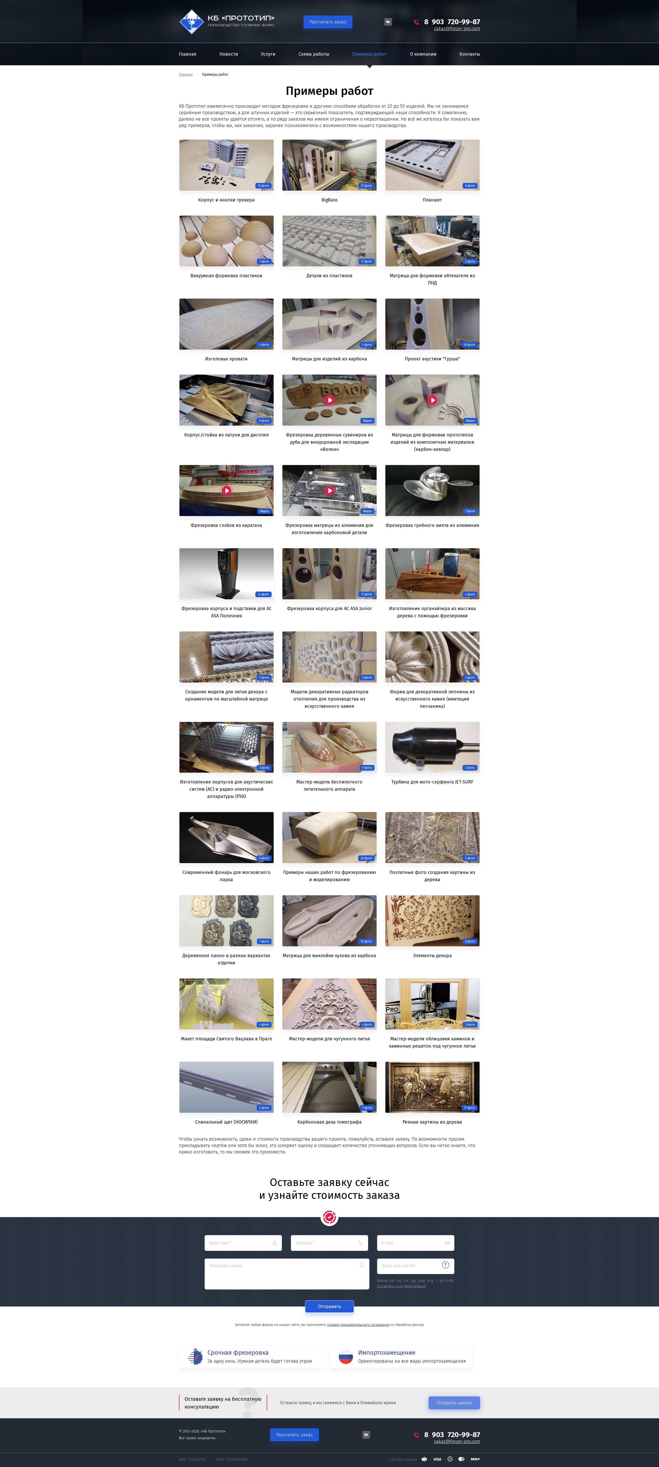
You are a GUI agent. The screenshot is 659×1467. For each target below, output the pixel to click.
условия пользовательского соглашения (358, 1325)
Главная (186, 74)
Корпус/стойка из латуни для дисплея (226, 435)
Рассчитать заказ (328, 22)
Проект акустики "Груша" (432, 359)
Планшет (432, 200)
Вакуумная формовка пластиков (226, 276)
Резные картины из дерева (432, 1122)
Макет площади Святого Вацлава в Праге (226, 1039)
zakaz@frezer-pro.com (457, 28)
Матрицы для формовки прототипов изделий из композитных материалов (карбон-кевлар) (432, 442)
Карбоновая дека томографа (329, 1122)
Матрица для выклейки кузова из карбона (329, 955)
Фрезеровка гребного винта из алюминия (432, 525)
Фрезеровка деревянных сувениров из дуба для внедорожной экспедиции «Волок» (329, 442)
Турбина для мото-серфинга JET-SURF (432, 782)
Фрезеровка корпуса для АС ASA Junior (329, 608)
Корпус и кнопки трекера (226, 200)
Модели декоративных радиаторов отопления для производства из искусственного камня (329, 699)
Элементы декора (432, 955)
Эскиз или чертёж (398, 1265)
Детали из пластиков (329, 276)
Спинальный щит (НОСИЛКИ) (226, 1122)
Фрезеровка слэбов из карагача (226, 525)
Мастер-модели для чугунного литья (329, 1039)
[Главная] (230, 22)
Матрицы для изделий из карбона (329, 359)
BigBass (329, 200)
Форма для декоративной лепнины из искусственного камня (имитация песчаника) (432, 699)
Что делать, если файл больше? (401, 1286)
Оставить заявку (454, 1403)
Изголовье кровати (226, 359)
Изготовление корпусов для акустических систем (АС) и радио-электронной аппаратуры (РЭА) (226, 789)
